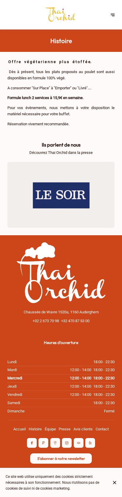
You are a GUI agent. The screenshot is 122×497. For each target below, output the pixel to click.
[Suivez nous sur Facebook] (32, 443)
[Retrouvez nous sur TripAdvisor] (79, 443)
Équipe (50, 429)
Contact (102, 429)
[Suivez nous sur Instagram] (67, 443)
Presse (64, 429)
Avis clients (83, 429)
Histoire (35, 429)
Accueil (19, 429)
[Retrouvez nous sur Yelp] (90, 443)
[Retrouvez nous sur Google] (55, 443)
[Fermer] (114, 482)
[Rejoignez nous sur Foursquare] (43, 443)
